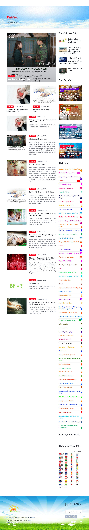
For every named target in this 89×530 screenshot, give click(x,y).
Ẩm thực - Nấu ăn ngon (70, 257)
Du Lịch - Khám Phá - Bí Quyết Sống (70, 169)
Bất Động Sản (70, 324)
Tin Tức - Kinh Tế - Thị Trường (67, 147)
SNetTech (9, 522)
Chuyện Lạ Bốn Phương (70, 401)
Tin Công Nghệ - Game (70, 408)
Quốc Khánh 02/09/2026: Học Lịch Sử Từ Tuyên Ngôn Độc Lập (70, 114)
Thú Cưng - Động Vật (70, 332)
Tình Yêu (16, 13)
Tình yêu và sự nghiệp (37, 164)
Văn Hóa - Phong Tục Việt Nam (70, 253)
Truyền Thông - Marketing (69, 320)
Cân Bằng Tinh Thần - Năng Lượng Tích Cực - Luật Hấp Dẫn (70, 308)
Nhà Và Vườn (70, 328)
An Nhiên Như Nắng (70, 303)
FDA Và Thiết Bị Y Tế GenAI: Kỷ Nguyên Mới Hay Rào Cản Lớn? (70, 134)
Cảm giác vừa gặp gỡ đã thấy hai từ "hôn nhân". (17, 110)
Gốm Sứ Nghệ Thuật (70, 387)
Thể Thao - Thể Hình (70, 209)
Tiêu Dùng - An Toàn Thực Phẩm (70, 397)
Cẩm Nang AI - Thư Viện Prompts (70, 422)
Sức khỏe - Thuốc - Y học (68, 127)
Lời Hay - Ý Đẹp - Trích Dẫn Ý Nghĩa (70, 221)
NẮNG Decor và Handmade (70, 380)
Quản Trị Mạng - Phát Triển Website (70, 317)
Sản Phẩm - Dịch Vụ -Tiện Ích (70, 234)
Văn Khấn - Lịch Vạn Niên (70, 355)
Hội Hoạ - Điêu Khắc (70, 295)
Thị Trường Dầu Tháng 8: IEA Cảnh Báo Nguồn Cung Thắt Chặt (70, 153)
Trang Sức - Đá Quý (70, 292)
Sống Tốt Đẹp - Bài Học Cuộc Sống (69, 89)
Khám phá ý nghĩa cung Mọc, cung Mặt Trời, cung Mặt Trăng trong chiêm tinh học (70, 60)
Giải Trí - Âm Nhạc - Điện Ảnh (70, 213)
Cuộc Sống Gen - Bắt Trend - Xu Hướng (70, 417)
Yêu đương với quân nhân (19, 79)
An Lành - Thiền (70, 192)
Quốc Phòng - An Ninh (70, 376)
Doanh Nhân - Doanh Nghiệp (70, 313)
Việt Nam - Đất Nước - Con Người (70, 288)
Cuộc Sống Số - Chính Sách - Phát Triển (70, 392)
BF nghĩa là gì (34, 283)
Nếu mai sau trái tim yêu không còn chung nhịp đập (42, 236)
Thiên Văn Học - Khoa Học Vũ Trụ (70, 405)
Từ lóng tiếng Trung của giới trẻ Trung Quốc (74, 41)
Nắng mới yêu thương (30, 517)
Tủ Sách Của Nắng (70, 280)
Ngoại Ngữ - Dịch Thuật (70, 238)
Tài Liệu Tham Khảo (70, 343)
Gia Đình (69, 181)
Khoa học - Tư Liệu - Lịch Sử (68, 106)
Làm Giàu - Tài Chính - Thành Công (70, 226)
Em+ (70, 269)
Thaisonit (29, 520)
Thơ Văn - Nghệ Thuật (70, 202)
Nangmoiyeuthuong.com (13, 519)
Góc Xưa (70, 284)
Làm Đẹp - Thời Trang (70, 188)
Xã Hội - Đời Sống (70, 364)
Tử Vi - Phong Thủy (70, 250)
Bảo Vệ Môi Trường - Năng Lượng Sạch (70, 360)
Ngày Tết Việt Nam (70, 412)
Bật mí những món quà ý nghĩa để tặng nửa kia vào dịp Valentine (42, 259)
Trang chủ (9, 13)
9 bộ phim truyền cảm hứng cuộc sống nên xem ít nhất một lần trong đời (69, 50)
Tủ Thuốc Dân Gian (70, 368)
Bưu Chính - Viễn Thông (70, 347)
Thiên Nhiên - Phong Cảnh (70, 273)
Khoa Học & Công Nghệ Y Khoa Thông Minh (70, 427)
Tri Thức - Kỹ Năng (70, 184)
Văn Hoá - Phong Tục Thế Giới (70, 276)
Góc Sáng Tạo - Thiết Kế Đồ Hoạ (70, 230)
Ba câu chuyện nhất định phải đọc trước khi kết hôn (42, 214)
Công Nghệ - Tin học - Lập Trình (70, 242)
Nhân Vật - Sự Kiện (70, 299)
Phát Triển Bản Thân (70, 339)
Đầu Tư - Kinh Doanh (70, 372)
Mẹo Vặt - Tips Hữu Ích (70, 205)
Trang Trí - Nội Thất (70, 261)
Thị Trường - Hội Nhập (70, 383)
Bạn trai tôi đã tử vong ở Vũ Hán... (43, 110)
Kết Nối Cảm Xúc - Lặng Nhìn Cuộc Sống (70, 197)
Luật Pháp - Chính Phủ (70, 336)
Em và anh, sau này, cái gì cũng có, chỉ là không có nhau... (42, 303)
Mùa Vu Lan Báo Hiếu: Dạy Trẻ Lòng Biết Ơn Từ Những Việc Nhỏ (70, 96)
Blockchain (70, 351)
